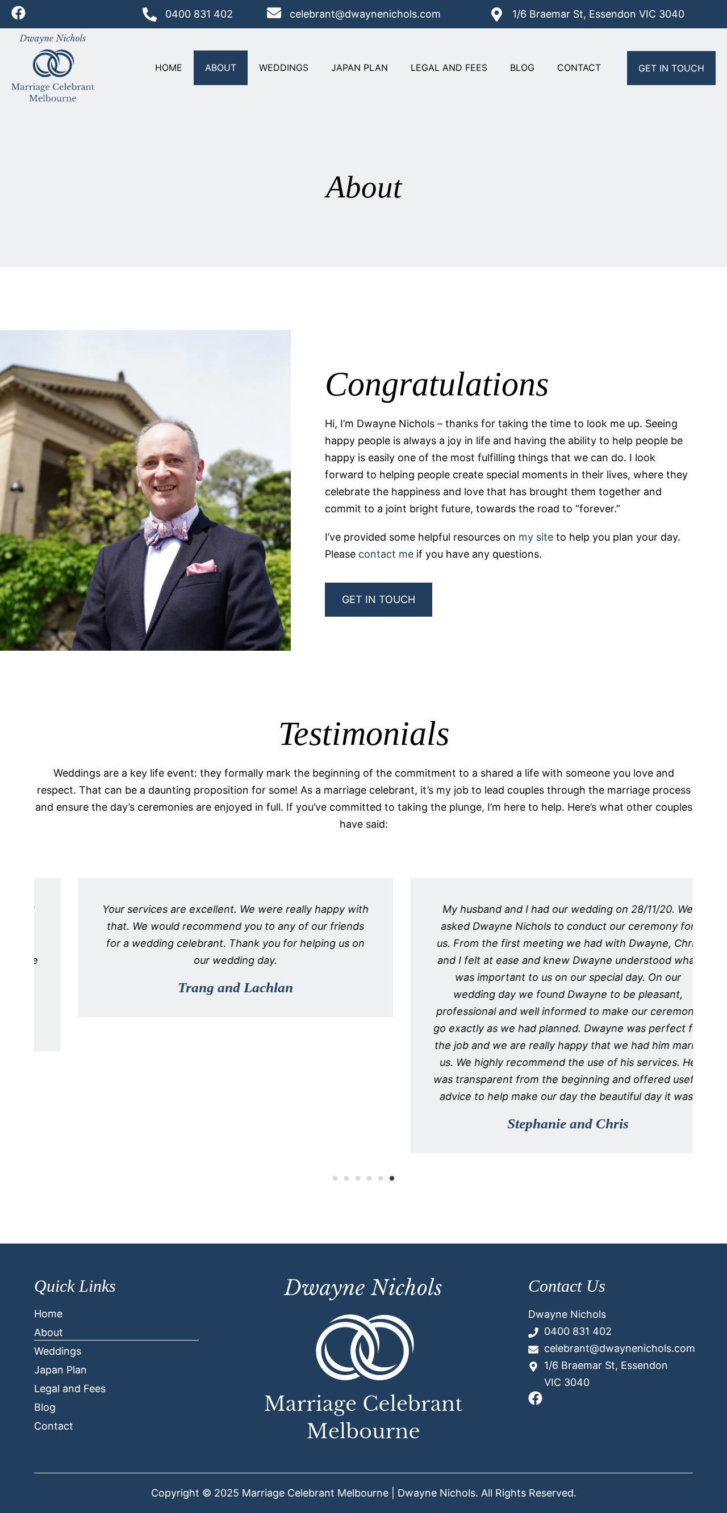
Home (168, 67)
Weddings (283, 67)
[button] (335, 1178)
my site (536, 537)
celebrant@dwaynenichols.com (365, 14)
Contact (579, 67)
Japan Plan (359, 67)
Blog (522, 67)
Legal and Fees (449, 67)
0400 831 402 (199, 14)
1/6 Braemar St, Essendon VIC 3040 (598, 14)
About (220, 67)
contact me (385, 554)
